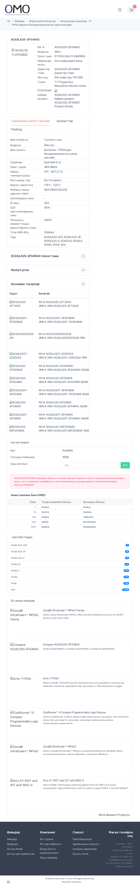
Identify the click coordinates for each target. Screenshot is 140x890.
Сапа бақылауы (82, 839)
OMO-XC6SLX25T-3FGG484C (64, 322)
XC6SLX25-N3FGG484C (60, 426)
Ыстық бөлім (15, 849)
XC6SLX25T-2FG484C (59, 414)
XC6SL (14, 577)
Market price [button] (20, 270)
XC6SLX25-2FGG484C (59, 366)
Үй (8, 21)
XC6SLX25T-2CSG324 (59, 353)
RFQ (125, 465)
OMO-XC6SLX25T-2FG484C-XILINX (68, 418)
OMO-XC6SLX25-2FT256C (63, 306)
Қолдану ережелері (85, 849)
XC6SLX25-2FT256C (58, 302)
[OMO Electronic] (17, 9)
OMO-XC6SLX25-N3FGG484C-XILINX (69, 430)
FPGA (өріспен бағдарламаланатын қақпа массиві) (42, 24)
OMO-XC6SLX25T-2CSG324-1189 (67, 357)
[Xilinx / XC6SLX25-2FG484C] (20, 52)
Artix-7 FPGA (51, 678)
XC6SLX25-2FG (19, 545)
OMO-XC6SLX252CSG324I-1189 (66, 338)
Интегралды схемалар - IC (75, 21)
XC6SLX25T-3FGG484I (60, 390)
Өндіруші (12, 844)
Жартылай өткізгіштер (42, 21)
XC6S (14, 583)
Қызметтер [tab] (65, 121)
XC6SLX (15, 570)
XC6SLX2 (16, 564)
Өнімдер (20, 21)
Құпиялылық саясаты (86, 844)
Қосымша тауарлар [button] (25, 284)
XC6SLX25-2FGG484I (59, 378)
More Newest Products (114, 815)
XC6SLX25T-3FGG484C (60, 318)
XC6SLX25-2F (18, 551)
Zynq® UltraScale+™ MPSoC (59, 746)
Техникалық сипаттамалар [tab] (30, 121)
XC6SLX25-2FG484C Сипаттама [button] (35, 256)
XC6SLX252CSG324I (58, 334)
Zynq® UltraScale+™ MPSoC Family (64, 610)
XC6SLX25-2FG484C (58, 402)
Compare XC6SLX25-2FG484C (61, 644)
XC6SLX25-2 (17, 558)
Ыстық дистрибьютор (20, 854)
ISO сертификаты (50, 844)
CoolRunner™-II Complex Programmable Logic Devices (74, 712)
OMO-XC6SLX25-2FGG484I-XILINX (67, 382)
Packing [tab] (16, 129)
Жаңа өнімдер (48, 857)
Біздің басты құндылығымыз (49, 851)
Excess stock (80, 854)
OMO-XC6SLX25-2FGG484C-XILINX (68, 369)
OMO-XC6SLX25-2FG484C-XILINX (67, 406)
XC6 (13, 589)
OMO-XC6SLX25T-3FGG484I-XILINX (68, 394)
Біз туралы (46, 839)
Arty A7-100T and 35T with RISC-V (63, 780)
